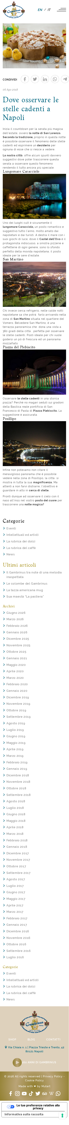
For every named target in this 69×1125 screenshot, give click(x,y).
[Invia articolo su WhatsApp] (55, 79)
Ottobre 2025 (16, 651)
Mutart (45, 1086)
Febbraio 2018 (17, 840)
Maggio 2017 (16, 899)
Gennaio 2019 (16, 769)
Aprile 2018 (15, 827)
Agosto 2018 (15, 801)
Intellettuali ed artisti (22, 535)
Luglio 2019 (15, 730)
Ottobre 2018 (16, 788)
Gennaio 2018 (16, 846)
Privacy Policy (53, 1076)
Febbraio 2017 (17, 918)
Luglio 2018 (15, 808)
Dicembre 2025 (17, 638)
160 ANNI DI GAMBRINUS (39, 1062)
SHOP (12, 1039)
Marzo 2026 (15, 619)
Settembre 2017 (18, 873)
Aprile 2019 (14, 749)
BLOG (31, 1039)
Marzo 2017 (14, 912)
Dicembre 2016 (17, 931)
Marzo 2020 (15, 678)
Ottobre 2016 (16, 944)
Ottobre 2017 (16, 866)
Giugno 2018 (16, 814)
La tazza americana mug (24, 590)
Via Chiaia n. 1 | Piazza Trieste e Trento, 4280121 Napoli (35, 1049)
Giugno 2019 (15, 736)
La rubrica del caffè (21, 548)
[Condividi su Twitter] (35, 79)
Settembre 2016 (18, 951)
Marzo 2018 (15, 834)
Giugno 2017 (15, 892)
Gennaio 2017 (16, 924)
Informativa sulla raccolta (24, 1114)
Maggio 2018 (16, 821)
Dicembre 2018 (17, 775)
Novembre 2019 (18, 703)
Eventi (11, 528)
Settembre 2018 (18, 795)
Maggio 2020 (16, 665)
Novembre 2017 (18, 859)
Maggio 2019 (16, 743)
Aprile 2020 (15, 671)
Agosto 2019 (15, 723)
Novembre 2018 (18, 781)
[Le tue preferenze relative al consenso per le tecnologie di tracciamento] (62, 1115)
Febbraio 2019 (17, 762)
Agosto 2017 (15, 879)
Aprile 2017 (14, 905)
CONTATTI (53, 1039)
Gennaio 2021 (16, 658)
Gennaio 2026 (16, 632)
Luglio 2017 (15, 886)
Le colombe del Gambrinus (26, 583)
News (10, 554)
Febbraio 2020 (17, 684)
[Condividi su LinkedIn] (45, 79)
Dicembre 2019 (17, 697)
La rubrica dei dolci (20, 541)
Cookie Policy (34, 1080)
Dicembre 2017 (17, 853)
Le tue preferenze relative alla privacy (38, 1106)
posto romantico (50, 226)
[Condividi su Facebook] (25, 79)
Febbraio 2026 (17, 626)
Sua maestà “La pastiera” (25, 596)
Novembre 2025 (18, 645)
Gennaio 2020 (16, 691)
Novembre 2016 (18, 938)
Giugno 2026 (16, 613)
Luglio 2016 (15, 957)
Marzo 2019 (14, 756)
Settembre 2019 (18, 716)
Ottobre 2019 (16, 710)
